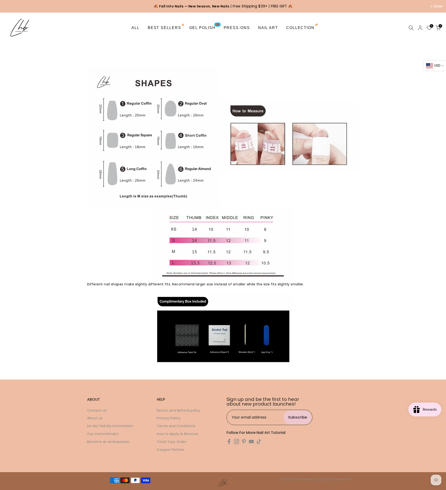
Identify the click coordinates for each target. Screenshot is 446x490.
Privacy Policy (168, 418)
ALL (135, 28)
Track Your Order (171, 441)
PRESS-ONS (237, 28)
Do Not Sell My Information (110, 426)
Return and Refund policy (178, 410)
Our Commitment (102, 434)
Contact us (97, 410)
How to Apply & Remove (177, 434)
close (11, 6)
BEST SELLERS (166, 27)
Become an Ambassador (108, 441)
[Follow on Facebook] (229, 442)
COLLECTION (302, 27)
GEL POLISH (204, 27)
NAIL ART (268, 28)
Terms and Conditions (176, 426)
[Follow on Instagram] (236, 442)
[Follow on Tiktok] (258, 442)
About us (94, 418)
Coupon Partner (170, 449)
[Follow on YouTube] (251, 442)
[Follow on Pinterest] (243, 442)
